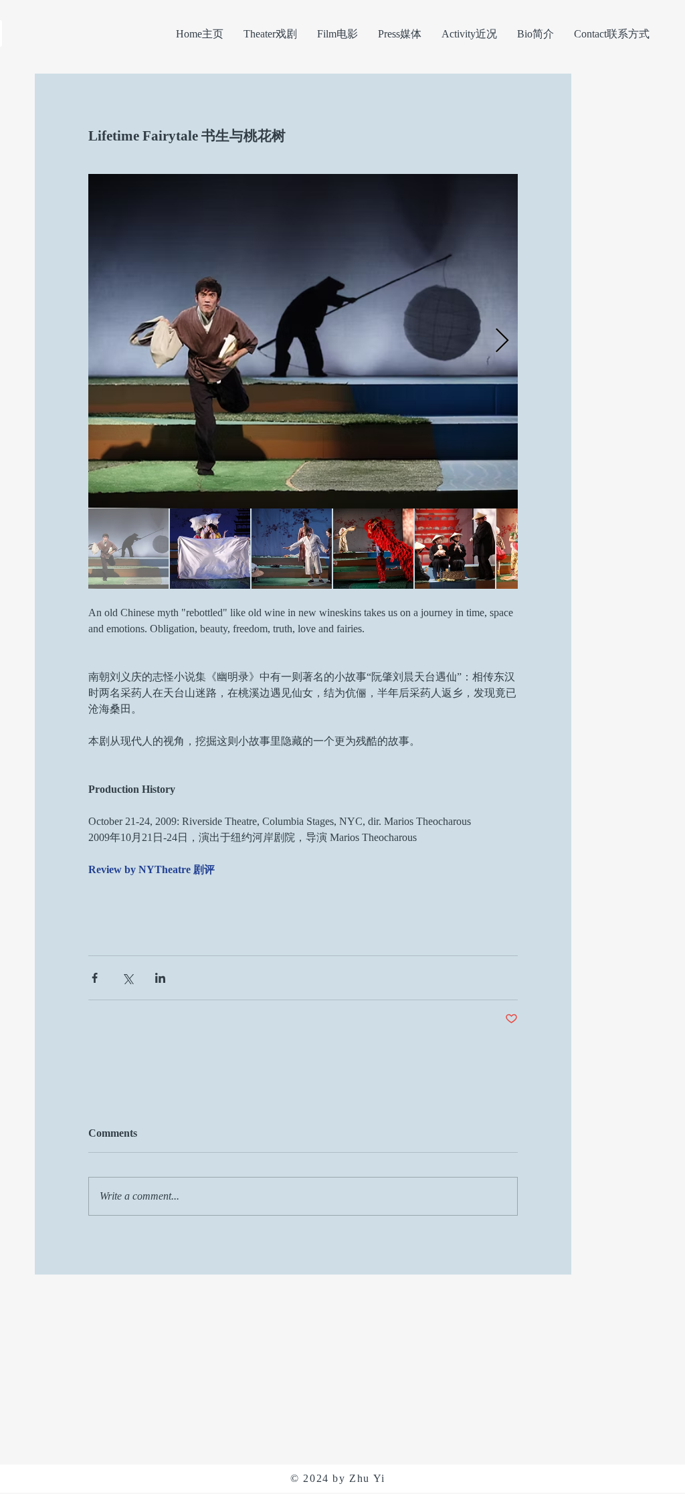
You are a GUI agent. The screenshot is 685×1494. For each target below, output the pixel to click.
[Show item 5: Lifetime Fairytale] (455, 548)
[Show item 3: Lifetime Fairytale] (292, 548)
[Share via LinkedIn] (160, 977)
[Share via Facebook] (94, 977)
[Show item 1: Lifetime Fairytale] (128, 548)
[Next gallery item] (502, 342)
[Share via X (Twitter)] (127, 977)
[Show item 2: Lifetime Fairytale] (210, 548)
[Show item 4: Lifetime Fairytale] (373, 548)
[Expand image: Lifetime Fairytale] (303, 341)
